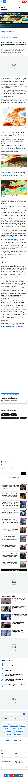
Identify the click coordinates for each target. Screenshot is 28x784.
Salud (16, 753)
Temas (2, 745)
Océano (23, 417)
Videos (2, 758)
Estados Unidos (19, 731)
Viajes (2, 756)
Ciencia (13, 414)
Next (2, 753)
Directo (24, 1)
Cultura (16, 756)
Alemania (14, 728)
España (5, 725)
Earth (16, 750)
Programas (17, 758)
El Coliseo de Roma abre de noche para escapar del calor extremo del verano (12, 405)
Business (3, 750)
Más (2, 771)
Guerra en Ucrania (20, 722)
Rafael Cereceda (5, 31)
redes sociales (14, 725)
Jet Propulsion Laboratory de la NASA (17, 91)
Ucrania (6, 728)
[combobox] (14, 714)
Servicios (3, 767)
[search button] (24, 714)
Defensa (9, 734)
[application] (14, 20)
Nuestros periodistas (5, 761)
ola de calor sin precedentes (15, 148)
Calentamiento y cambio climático (10, 417)
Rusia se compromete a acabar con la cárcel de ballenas (11, 401)
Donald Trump (8, 731)
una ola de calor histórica (9, 175)
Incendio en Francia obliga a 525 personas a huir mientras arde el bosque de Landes (11, 410)
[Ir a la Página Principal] (4, 1)
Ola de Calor (5, 414)
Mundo (16, 747)
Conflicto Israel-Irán (8, 722)
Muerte (22, 725)
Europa (2, 747)
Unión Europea (17, 734)
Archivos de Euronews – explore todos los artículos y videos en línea (21, 762)
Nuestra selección (8, 596)
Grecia (21, 728)
